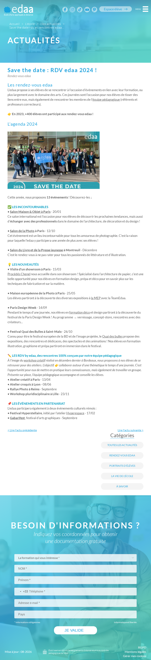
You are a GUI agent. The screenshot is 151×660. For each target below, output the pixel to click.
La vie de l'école (122, 476)
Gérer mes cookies (134, 656)
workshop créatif (34, 360)
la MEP (96, 298)
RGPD (142, 647)
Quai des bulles (112, 336)
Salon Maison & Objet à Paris (30, 211)
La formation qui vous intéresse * (38, 557)
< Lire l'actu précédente (22, 430)
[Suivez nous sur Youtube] (87, 9)
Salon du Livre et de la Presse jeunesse (36, 250)
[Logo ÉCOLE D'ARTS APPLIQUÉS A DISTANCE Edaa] (18, 7)
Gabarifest (17, 418)
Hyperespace (75, 413)
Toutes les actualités (122, 445)
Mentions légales (135, 651)
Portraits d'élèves (122, 465)
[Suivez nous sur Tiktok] (79, 9)
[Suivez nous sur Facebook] (65, 9)
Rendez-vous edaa (122, 455)
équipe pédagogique (106, 99)
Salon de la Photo (22, 231)
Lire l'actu (130, 430)
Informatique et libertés (125, 622)
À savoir (122, 486)
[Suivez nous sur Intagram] (72, 9)
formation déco (79, 312)
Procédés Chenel (19, 274)
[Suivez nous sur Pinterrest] (94, 9)
